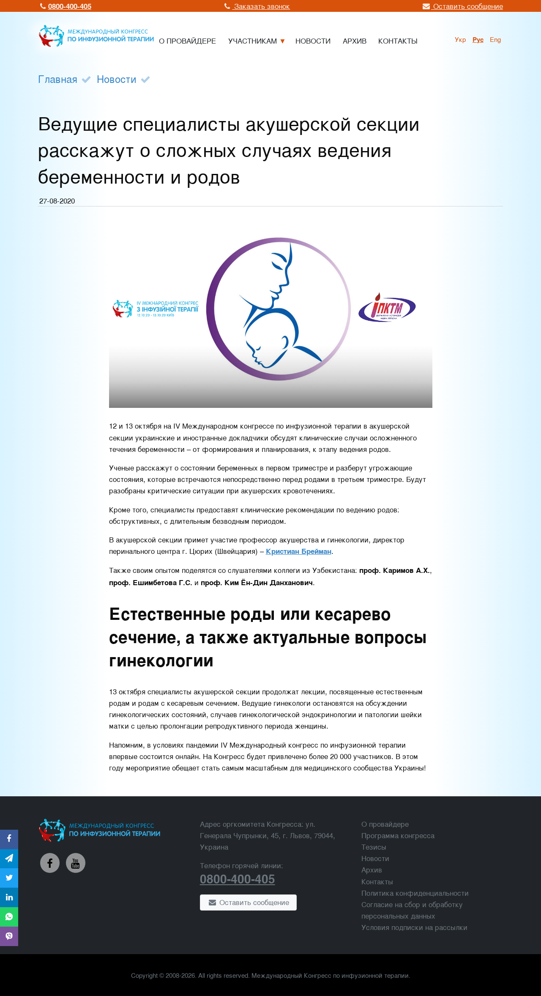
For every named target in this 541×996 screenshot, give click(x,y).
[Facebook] (50, 862)
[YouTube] (75, 862)
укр (460, 39)
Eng (495, 39)
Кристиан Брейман (298, 551)
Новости (117, 78)
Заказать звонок (261, 5)
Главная (57, 78)
